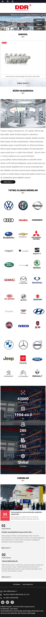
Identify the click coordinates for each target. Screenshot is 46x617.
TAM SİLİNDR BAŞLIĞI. (10, 561)
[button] (20, 28)
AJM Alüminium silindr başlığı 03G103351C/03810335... (23, 76)
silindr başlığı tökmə (6, 611)
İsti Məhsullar (4, 609)
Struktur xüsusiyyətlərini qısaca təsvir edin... (17, 532)
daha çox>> (23, 83)
